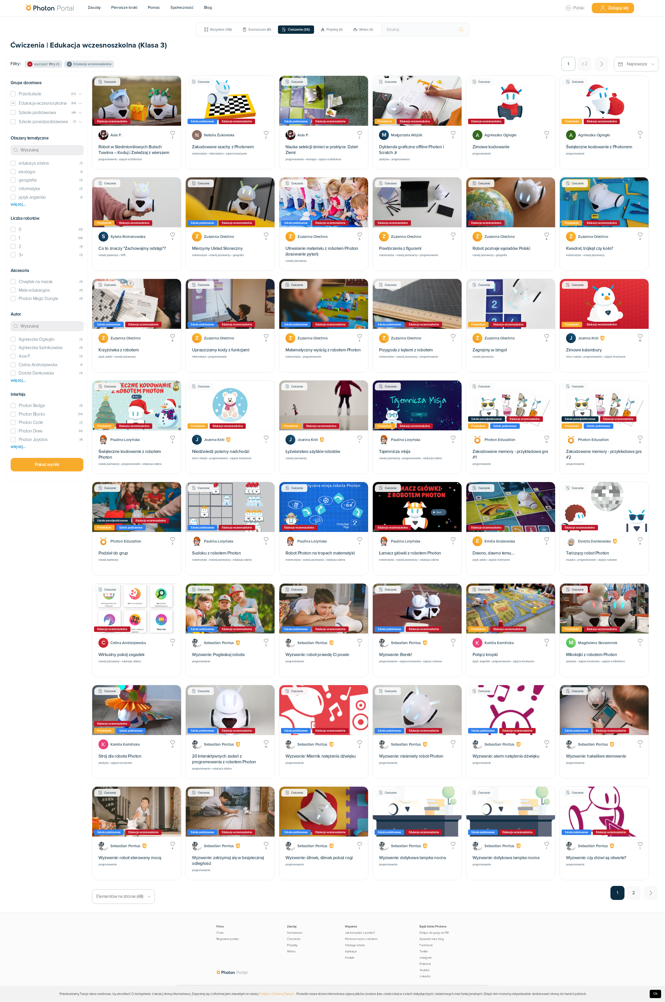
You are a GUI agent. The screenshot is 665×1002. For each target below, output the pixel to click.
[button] (47, 94)
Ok (655, 994)
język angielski (32, 197)
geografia (27, 180)
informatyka (29, 188)
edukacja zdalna (34, 163)
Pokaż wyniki (47, 464)
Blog (208, 7)
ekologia (27, 172)
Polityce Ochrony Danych (276, 994)
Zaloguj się (618, 8)
